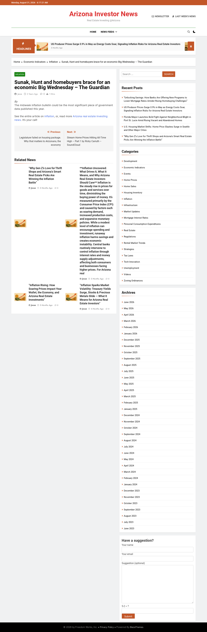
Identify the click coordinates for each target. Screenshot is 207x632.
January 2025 (130, 409)
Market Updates (132, 211)
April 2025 (129, 390)
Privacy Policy (107, 627)
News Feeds (107, 32)
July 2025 (128, 371)
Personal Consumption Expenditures (142, 224)
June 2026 (129, 302)
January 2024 (130, 484)
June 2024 (129, 453)
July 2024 (128, 446)
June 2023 (129, 528)
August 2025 (130, 365)
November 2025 (132, 346)
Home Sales (130, 186)
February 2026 (131, 327)
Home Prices (130, 180)
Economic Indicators (134, 167)
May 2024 (129, 459)
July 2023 (128, 522)
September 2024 (132, 434)
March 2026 (130, 321)
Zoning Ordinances (133, 280)
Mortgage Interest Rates (136, 217)
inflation (49, 116)
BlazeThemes (136, 627)
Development (130, 161)
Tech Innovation (132, 261)
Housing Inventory (133, 192)
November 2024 (132, 421)
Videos (127, 274)
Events (127, 173)
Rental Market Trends (134, 243)
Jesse (20, 93)
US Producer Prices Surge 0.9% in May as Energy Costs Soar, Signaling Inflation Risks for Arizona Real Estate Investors (99, 44)
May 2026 (129, 308)
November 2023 (132, 497)
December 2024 (132, 415)
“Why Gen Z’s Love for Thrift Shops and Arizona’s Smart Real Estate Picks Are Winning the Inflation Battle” (45, 175)
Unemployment (131, 268)
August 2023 (130, 516)
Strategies (129, 249)
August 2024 (130, 440)
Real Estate (129, 230)
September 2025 (132, 358)
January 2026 (130, 333)
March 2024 (130, 472)
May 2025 (129, 383)
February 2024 (131, 478)
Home (93, 32)
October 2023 (130, 503)
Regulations (130, 236)
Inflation (19, 74)
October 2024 (130, 427)
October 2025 (130, 352)
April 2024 (129, 465)
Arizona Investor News (103, 14)
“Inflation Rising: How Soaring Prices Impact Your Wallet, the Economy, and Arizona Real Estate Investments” (45, 292)
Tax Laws (128, 255)
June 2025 (129, 377)
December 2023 (132, 490)
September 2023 (132, 509)
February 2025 (131, 402)
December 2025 (132, 339)
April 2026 (129, 314)
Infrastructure (130, 205)
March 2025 (130, 396)
